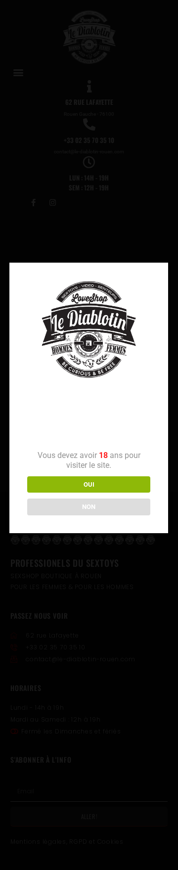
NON (88, 506)
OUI (89, 484)
